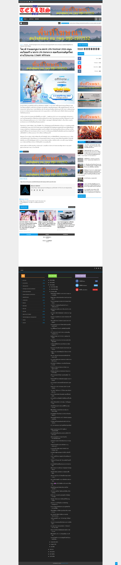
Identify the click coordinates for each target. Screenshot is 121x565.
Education (25, 286)
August (52, 544)
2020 (51, 556)
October (53, 291)
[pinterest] (98, 268)
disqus (47, 234)
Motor (24, 303)
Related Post (24, 207)
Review (37, 19)
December (53, 287)
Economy (100, 23)
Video (24, 320)
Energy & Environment (29, 288)
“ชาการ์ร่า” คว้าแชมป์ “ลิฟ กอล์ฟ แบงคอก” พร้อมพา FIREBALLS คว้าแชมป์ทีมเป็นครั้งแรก (92, 146)
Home (21, 44)
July (52, 546)
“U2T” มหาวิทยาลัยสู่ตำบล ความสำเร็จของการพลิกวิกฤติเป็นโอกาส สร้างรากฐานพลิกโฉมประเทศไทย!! (92, 185)
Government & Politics (29, 294)
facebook (65, 234)
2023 (51, 549)
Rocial (24, 308)
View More (72, 207)
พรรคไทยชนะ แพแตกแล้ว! (90, 178)
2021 (51, 554)
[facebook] (27, 2)
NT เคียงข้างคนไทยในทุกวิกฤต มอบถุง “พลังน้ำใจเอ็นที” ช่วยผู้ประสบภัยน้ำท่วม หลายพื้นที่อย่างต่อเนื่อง (92, 165)
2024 (51, 284)
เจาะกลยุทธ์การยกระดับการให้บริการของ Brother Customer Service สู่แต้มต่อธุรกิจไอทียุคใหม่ (92, 191)
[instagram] (32, 2)
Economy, (34, 58)
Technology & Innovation (29, 317)
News (25, 19)
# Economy (26, 151)
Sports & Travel (50, 23)
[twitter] (29, 2)
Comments (97, 141)
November (53, 289)
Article (31, 19)
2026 (51, 280)
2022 (51, 551)
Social (24, 311)
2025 (51, 282)
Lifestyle (25, 300)
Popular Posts (81, 142)
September (53, 542)
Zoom (89, 141)
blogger (29, 234)
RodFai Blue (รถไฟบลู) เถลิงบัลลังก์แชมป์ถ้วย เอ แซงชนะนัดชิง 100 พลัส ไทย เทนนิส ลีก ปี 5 (73, 23)
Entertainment (27, 291)
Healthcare (26, 297)
